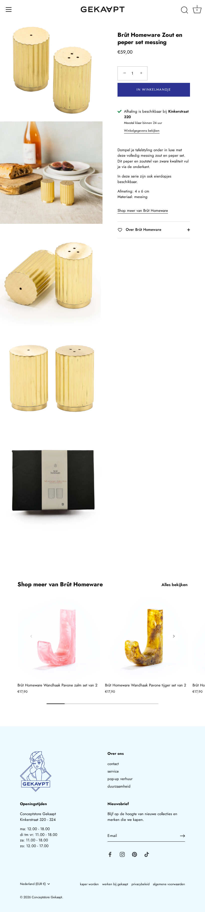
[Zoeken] (184, 10)
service (113, 771)
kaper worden (89, 884)
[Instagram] (122, 854)
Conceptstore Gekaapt (47, 897)
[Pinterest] (134, 854)
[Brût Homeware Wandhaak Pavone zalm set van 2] (59, 638)
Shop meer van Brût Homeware (143, 210)
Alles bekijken (175, 585)
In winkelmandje (153, 89)
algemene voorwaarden (169, 884)
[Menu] (8, 9)
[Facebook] (110, 854)
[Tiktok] (146, 854)
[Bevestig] (182, 835)
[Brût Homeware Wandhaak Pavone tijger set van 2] (146, 638)
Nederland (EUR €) (33, 884)
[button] (31, 636)
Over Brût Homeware (142, 229)
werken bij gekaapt (115, 884)
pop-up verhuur (120, 779)
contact (113, 764)
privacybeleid (141, 884)
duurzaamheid (119, 786)
